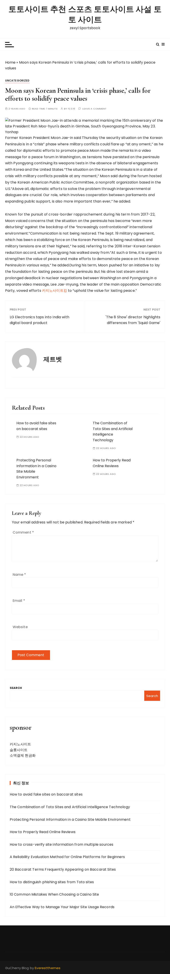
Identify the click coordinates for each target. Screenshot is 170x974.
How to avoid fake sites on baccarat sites (46, 794)
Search (16, 688)
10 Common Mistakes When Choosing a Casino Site (54, 894)
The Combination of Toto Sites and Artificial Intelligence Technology (70, 806)
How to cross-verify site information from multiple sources (62, 844)
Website (20, 626)
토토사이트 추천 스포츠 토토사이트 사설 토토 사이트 (84, 15)
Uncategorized (17, 80)
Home (10, 62)
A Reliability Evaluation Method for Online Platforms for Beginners (67, 856)
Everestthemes (47, 968)
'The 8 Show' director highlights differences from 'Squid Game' (133, 320)
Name (19, 574)
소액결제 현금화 (23, 755)
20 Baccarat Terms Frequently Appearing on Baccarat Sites (63, 869)
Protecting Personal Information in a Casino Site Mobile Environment (70, 819)
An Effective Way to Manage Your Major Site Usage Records (62, 907)
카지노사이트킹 (55, 290)
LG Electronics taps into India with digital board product (39, 320)
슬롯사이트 (19, 749)
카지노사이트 (20, 744)
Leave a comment (94, 109)
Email (19, 600)
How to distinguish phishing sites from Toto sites (52, 882)
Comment (23, 532)
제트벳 (71, 109)
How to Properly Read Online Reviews (42, 831)
